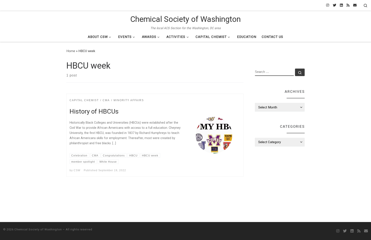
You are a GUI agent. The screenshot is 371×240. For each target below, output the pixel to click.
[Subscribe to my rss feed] (348, 5)
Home (70, 51)
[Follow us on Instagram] (327, 5)
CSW (77, 170)
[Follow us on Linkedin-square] (341, 5)
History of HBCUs (94, 111)
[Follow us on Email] (355, 5)
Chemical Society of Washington (38, 229)
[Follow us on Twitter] (334, 5)
